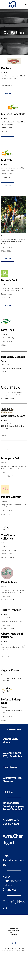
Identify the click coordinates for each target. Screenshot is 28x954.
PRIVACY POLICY (21, 950)
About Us (14, 928)
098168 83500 (6, 251)
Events (14, 934)
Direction (7, 185)
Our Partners (14, 930)
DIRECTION (7, 93)
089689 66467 (9, 398)
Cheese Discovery (14, 938)
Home (14, 925)
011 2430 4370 (6, 656)
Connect (14, 936)
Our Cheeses (14, 926)
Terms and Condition (8, 950)
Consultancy (14, 932)
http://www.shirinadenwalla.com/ (12, 621)
